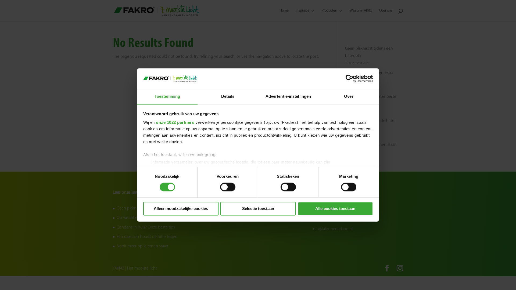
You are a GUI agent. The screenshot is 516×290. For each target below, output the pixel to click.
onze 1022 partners (175, 122)
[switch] (227, 187)
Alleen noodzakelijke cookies (181, 208)
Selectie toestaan (258, 208)
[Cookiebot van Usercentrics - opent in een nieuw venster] (349, 79)
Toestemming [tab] (167, 96)
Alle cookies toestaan (335, 208)
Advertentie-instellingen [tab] (288, 96)
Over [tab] (348, 96)
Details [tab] (227, 96)
